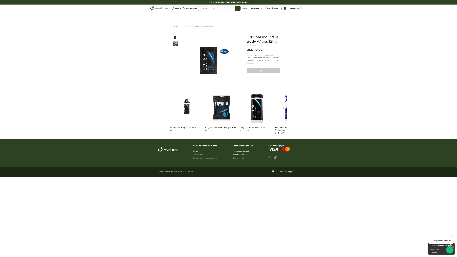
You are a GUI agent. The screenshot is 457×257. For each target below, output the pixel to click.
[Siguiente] (283, 108)
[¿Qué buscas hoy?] (237, 8)
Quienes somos (238, 158)
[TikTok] (275, 157)
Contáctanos (197, 154)
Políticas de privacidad (241, 151)
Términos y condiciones (241, 154)
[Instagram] (269, 157)
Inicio (175, 26)
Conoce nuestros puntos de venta (205, 158)
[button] (244, 8)
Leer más (250, 63)
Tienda (195, 151)
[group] (228, 113)
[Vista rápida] (186, 108)
